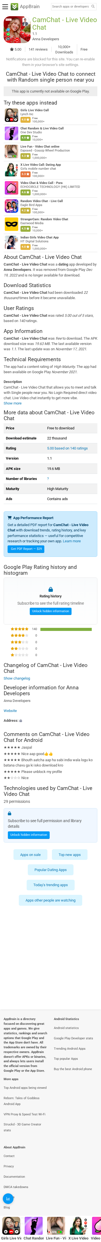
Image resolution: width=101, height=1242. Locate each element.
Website (10, 711)
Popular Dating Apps (51, 870)
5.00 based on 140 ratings (67, 448)
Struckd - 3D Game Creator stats (22, 1127)
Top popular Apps (66, 1059)
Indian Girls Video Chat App (39, 237)
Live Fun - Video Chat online (39, 146)
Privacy (9, 1166)
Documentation (14, 1177)
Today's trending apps (50, 885)
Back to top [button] (90, 1201)
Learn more (72, 541)
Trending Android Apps (70, 1049)
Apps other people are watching (50, 900)
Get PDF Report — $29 (26, 549)
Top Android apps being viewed (25, 1088)
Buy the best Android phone (73, 1069)
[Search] (92, 6)
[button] (50, 720)
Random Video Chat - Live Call (41, 201)
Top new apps (70, 854)
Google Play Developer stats (73, 1038)
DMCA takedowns (16, 1187)
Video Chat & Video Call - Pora (41, 183)
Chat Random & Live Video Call (42, 128)
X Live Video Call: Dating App (40, 165)
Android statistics (66, 1028)
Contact (9, 1156)
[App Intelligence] (8, 1198)
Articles (9, 1197)
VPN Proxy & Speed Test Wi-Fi (24, 1114)
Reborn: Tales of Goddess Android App (22, 1101)
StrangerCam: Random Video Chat (44, 219)
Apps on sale (30, 854)
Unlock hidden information (50, 611)
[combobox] (70, 6)
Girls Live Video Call (34, 110)
